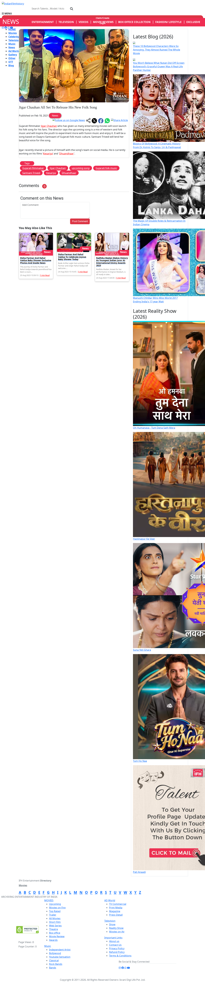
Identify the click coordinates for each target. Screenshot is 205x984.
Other (11, 58)
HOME (12, 29)
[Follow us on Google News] (69, 120)
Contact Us (115, 944)
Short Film (55, 922)
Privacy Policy (116, 948)
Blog (11, 65)
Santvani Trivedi (31, 173)
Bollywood (55, 953)
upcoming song (81, 168)
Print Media (115, 907)
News (11, 47)
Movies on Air (117, 931)
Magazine (114, 911)
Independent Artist (60, 949)
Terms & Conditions (120, 955)
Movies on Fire (57, 907)
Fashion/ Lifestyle (168, 22)
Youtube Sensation (59, 956)
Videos (83, 22)
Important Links (113, 937)
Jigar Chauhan (49, 126)
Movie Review (57, 936)
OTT (10, 61)
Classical (54, 960)
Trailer (52, 914)
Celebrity (13, 36)
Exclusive (193, 22)
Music (11, 43)
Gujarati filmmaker (33, 168)
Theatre (53, 929)
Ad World (13, 51)
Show (112, 924)
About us (114, 941)
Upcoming (55, 904)
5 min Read (45, 275)
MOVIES (48, 900)
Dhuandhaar (66, 153)
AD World (109, 900)
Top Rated (54, 911)
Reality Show (116, 928)
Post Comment (80, 221)
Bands (52, 967)
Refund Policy (117, 952)
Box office (54, 932)
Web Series (55, 925)
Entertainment (43, 22)
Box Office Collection (134, 22)
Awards (53, 940)
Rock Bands (55, 964)
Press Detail (116, 914)
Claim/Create (102, 18)
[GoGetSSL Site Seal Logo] (27, 929)
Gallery (12, 54)
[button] (102, 13)
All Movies (54, 918)
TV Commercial (117, 904)
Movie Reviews (103, 22)
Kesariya (48, 153)
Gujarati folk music (106, 168)
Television (14, 40)
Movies (12, 33)
